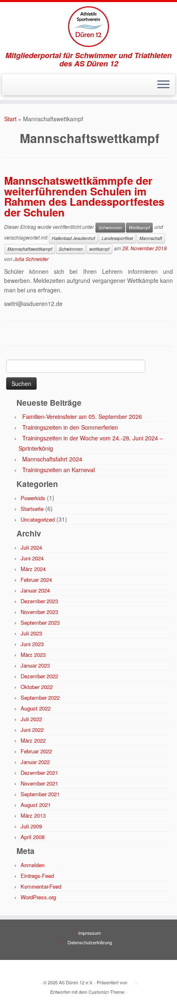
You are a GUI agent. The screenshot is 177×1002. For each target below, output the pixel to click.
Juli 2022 (31, 719)
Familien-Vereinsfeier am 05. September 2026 (82, 416)
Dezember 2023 (39, 601)
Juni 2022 (32, 730)
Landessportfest (117, 238)
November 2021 (39, 783)
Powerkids (33, 498)
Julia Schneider (31, 258)
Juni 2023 (32, 644)
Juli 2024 (31, 547)
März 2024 (33, 569)
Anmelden (32, 865)
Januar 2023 (35, 665)
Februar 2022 (36, 751)
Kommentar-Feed (41, 886)
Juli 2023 (31, 633)
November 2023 (39, 612)
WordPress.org (38, 897)
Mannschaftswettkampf (29, 249)
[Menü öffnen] (163, 85)
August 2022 (36, 708)
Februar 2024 (36, 579)
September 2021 (40, 794)
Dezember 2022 (39, 676)
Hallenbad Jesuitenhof (73, 238)
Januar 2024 (35, 590)
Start (10, 119)
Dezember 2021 (39, 772)
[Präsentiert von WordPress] (131, 980)
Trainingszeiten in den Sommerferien (70, 427)
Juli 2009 (31, 826)
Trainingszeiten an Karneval (58, 470)
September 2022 (40, 697)
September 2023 (40, 622)
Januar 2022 (35, 762)
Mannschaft (151, 238)
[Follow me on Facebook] (15, 87)
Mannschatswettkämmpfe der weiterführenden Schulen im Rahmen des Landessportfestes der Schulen (84, 196)
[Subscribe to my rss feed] (8, 87)
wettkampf (99, 249)
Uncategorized (38, 519)
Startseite (32, 509)
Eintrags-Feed (37, 876)
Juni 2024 (32, 558)
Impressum (89, 932)
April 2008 (32, 837)
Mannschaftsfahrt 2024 (52, 459)
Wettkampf (139, 227)
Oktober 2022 (37, 687)
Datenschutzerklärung (90, 942)
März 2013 (33, 815)
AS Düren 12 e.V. (76, 982)
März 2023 (33, 655)
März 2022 (33, 740)
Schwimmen (110, 227)
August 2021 (36, 805)
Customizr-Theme (106, 991)
